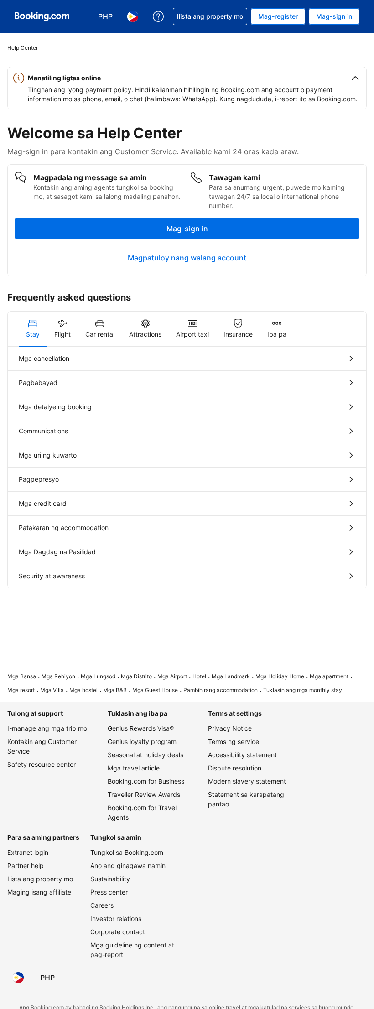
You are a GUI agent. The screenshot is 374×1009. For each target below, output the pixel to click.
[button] (187, 78)
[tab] (33, 329)
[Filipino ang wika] (18, 977)
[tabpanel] (187, 467)
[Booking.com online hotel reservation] (42, 16)
